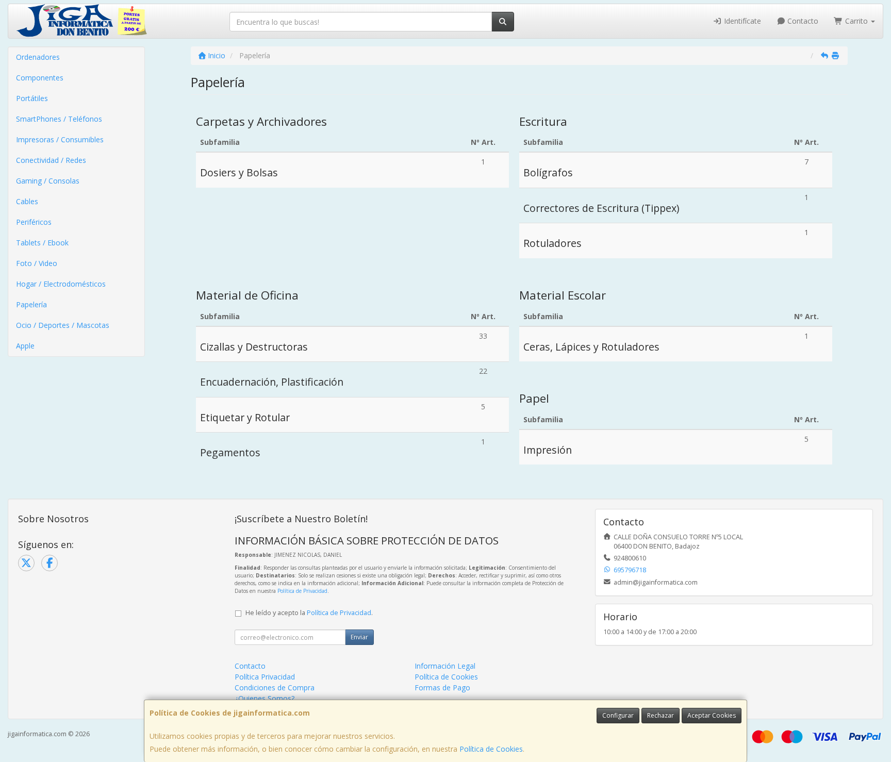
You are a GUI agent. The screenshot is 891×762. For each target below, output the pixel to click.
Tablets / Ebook (42, 242)
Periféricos (34, 222)
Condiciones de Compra (275, 687)
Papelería (31, 304)
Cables (27, 201)
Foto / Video (36, 263)
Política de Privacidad (302, 590)
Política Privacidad (265, 677)
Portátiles (32, 98)
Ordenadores (38, 57)
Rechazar (660, 715)
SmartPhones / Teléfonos (59, 119)
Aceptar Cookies (711, 715)
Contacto (801, 21)
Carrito (856, 21)
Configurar (618, 715)
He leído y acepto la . (309, 612)
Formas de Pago (442, 687)
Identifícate (741, 21)
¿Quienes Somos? (264, 698)
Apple (25, 346)
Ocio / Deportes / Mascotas (62, 325)
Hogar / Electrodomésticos (61, 284)
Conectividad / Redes (51, 160)
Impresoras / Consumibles (60, 139)
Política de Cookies (491, 749)
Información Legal (445, 666)
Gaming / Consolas (47, 181)
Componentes (39, 77)
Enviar (359, 637)
